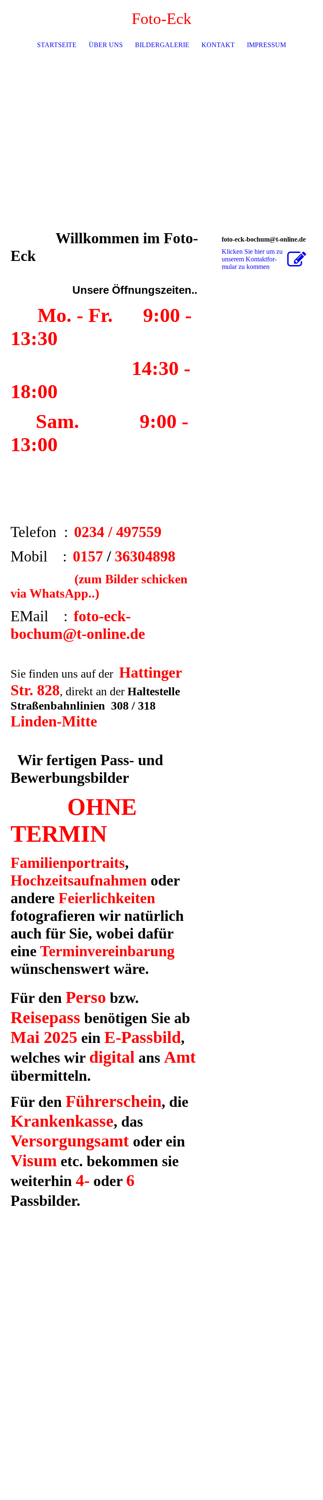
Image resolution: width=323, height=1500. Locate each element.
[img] (161, 116)
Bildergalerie (162, 44)
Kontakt (218, 44)
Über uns (106, 44)
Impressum (266, 44)
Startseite (57, 44)
